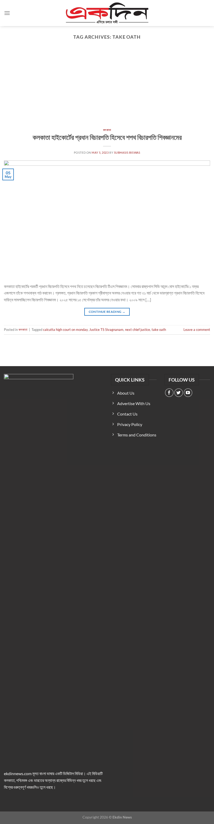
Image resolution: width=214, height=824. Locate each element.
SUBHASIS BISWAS (127, 152)
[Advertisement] (107, 89)
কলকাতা (107, 129)
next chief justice (137, 329)
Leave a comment (196, 329)
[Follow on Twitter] (178, 392)
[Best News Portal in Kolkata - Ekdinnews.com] (107, 13)
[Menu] (7, 13)
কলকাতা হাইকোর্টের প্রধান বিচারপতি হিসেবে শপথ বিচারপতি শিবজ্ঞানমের (107, 137)
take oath (159, 329)
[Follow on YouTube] (188, 392)
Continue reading (107, 312)
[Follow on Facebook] (169, 392)
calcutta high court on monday (65, 329)
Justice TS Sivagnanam (106, 329)
